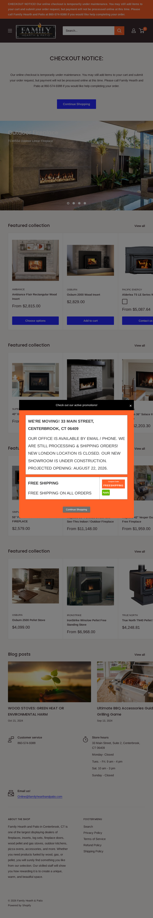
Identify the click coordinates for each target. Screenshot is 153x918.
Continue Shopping (76, 509)
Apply (106, 492)
